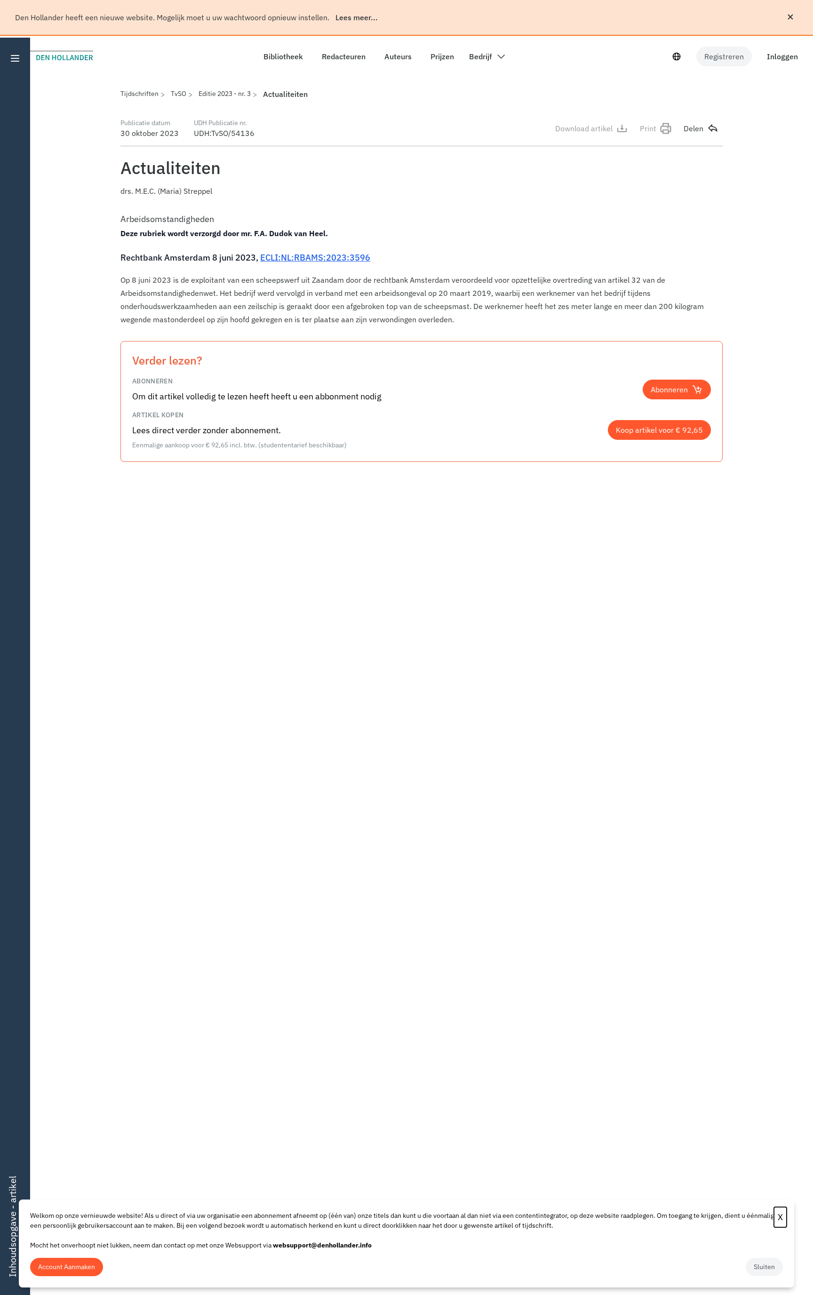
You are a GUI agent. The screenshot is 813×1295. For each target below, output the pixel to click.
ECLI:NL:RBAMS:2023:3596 (315, 257)
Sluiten (764, 1267)
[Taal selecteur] (676, 56)
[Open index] (15, 58)
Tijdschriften (139, 93)
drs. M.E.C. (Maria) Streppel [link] (166, 191)
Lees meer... (356, 17)
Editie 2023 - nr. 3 (225, 93)
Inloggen (782, 56)
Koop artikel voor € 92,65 (659, 430)
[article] (421, 269)
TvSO (178, 93)
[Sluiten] (790, 16)
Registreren (724, 56)
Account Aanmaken (66, 1267)
